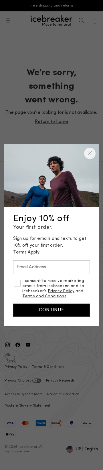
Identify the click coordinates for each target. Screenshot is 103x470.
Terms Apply (26, 252)
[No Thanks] (90, 153)
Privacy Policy (61, 291)
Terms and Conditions (44, 296)
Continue (51, 310)
